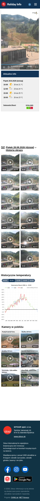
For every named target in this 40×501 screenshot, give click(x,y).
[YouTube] (25, 469)
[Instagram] (16, 469)
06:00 (5, 280)
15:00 (25, 280)
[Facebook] (7, 469)
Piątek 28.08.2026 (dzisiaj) (20, 147)
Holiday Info (9, 2)
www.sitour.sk (19, 436)
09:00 (12, 280)
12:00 (18, 280)
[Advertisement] (20, 127)
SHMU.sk (14, 497)
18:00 (32, 280)
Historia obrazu (14, 150)
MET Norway (24, 497)
